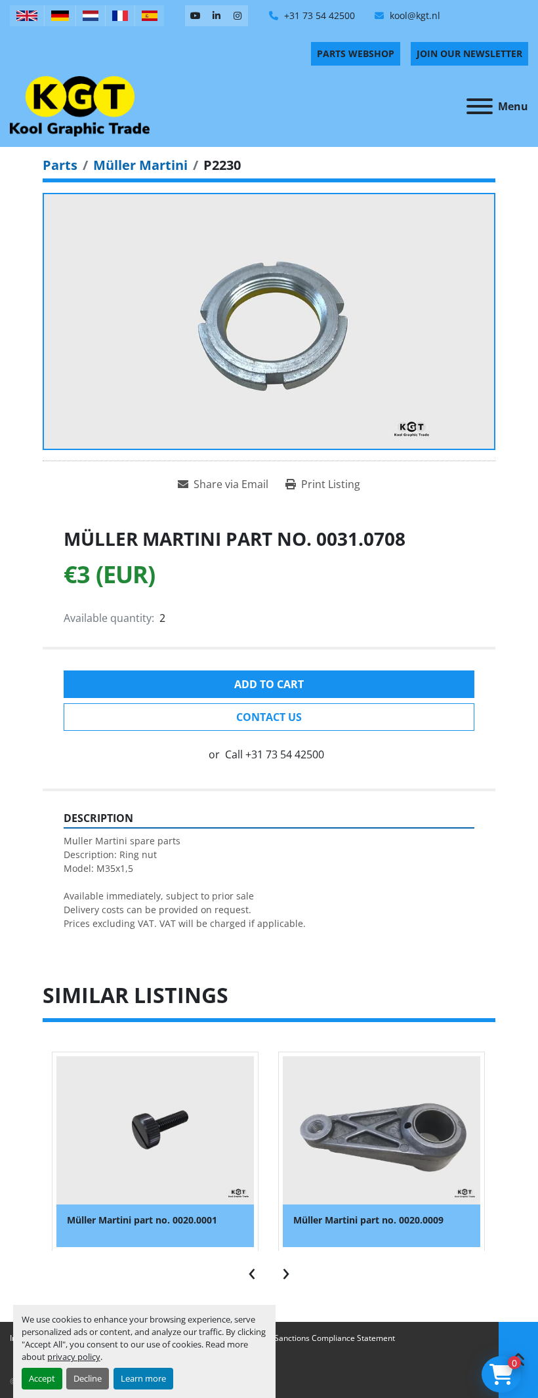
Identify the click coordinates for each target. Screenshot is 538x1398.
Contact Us (269, 717)
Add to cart (269, 684)
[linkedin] (216, 15)
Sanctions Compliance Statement (334, 1338)
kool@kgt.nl (413, 15)
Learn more (143, 1378)
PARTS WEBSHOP (355, 53)
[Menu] (479, 106)
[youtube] (195, 15)
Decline (87, 1378)
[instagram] (237, 15)
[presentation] (252, 1270)
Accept (42, 1378)
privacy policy (73, 1357)
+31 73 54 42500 (318, 15)
